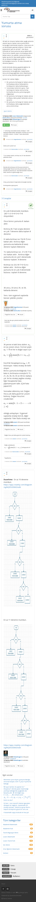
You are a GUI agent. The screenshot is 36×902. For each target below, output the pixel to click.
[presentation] (12, 344)
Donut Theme (6, 892)
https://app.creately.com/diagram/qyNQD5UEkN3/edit (18, 485)
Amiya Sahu (24, 892)
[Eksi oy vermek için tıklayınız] (4, 38)
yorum (15, 125)
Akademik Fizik (8, 829)
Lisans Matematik (17, 116)
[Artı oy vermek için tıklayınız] (4, 36)
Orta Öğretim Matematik (11, 849)
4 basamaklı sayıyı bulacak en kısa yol (16, 812)
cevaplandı (13, 309)
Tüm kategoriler (12, 820)
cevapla (30, 141)
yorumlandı (29, 139)
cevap (7, 125)
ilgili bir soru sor (10, 314)
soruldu (25, 118)
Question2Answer (16, 895)
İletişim (3, 883)
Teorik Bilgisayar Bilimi (10, 833)
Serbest (5, 853)
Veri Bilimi (6, 845)
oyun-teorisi (8, 111)
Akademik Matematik (10, 824)
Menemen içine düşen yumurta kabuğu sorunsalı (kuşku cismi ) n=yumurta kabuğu (17, 782)
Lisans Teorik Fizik (9, 841)
